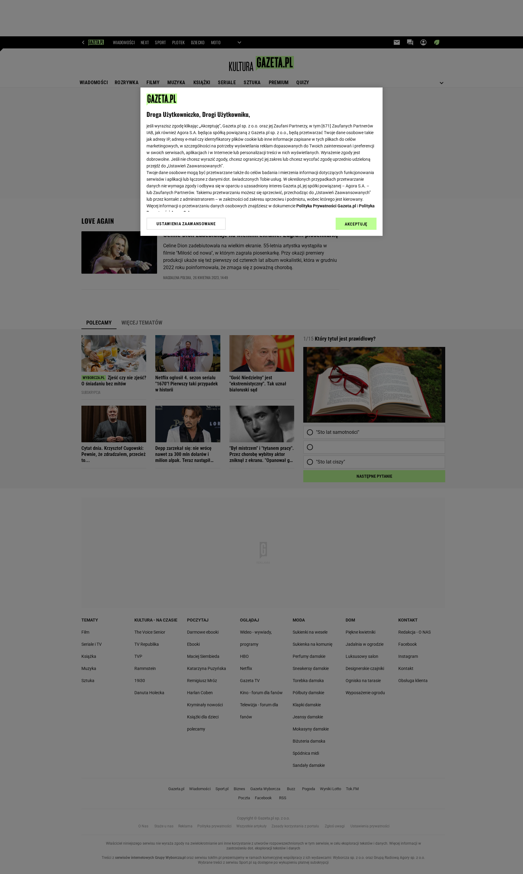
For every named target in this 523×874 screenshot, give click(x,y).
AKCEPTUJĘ (356, 224)
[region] (261, 161)
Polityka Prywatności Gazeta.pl (326, 205)
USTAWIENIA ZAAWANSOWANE (185, 223)
